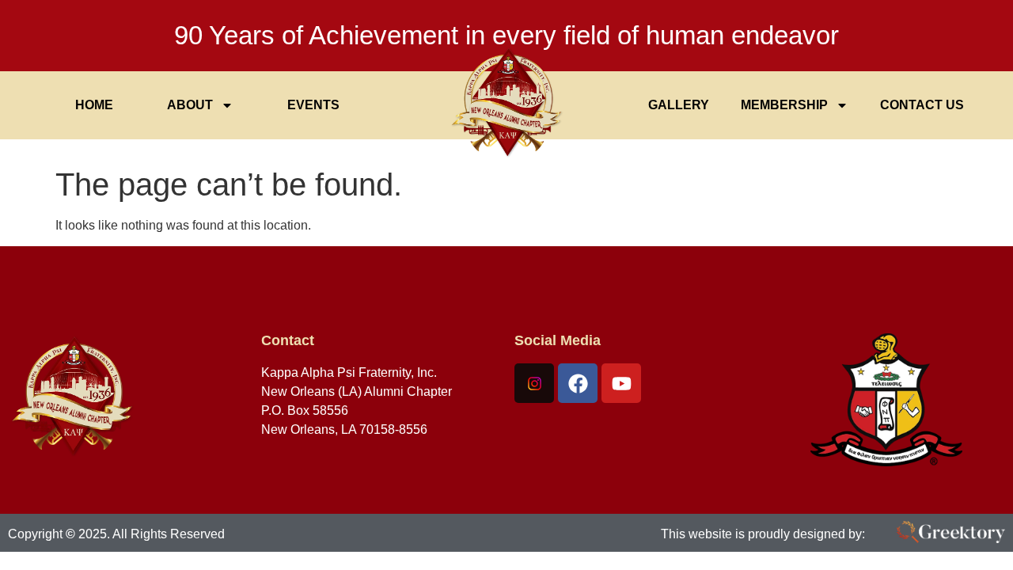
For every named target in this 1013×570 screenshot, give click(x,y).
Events (313, 105)
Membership (784, 105)
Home (94, 105)
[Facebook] (578, 383)
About (190, 105)
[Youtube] (621, 383)
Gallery (678, 105)
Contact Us (922, 105)
